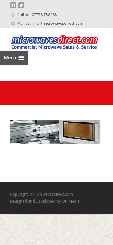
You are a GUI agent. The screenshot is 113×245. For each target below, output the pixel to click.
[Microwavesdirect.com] (49, 40)
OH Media (71, 201)
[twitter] (21, 8)
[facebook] (13, 8)
